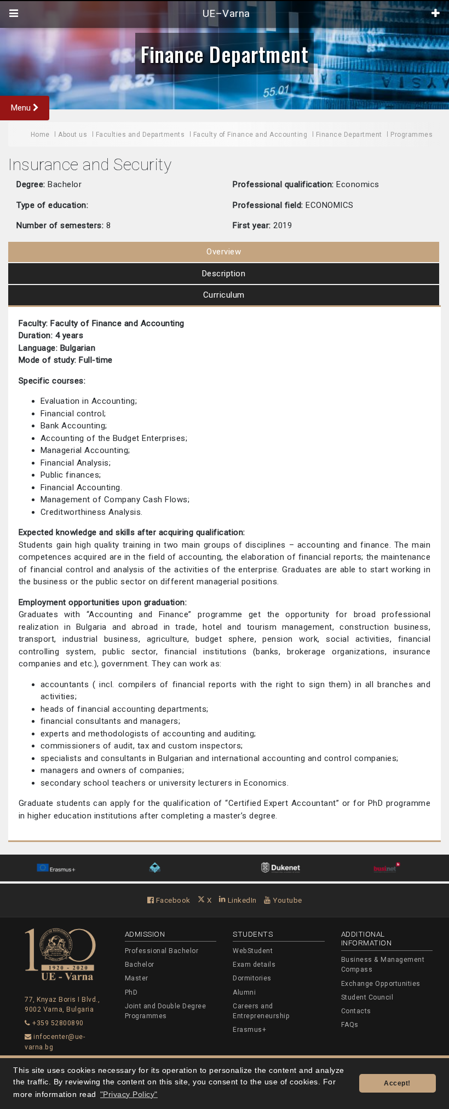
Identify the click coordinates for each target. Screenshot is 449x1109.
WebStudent (253, 951)
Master (136, 978)
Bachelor (139, 964)
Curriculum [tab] (224, 295)
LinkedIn (241, 900)
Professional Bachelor (162, 951)
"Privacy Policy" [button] (129, 1094)
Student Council (367, 997)
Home (40, 134)
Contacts (356, 1011)
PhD (131, 992)
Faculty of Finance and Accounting (250, 134)
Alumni (244, 992)
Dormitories (252, 978)
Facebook (172, 900)
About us (72, 134)
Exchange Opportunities (381, 984)
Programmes (411, 134)
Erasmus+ (249, 1029)
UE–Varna (224, 14)
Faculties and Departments (140, 134)
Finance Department (224, 53)
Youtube (286, 900)
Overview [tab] (223, 252)
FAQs (350, 1025)
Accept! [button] (397, 1083)
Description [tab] (224, 273)
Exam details (254, 964)
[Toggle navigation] (14, 13)
